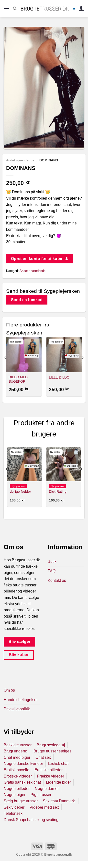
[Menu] (7, 9)
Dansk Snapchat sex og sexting (31, 820)
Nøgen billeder (17, 789)
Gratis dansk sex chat (22, 782)
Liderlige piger (58, 782)
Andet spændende (20, 160)
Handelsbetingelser (21, 700)
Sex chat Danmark (59, 801)
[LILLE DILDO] (64, 354)
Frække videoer (50, 776)
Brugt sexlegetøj (51, 745)
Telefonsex (13, 813)
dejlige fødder (20, 491)
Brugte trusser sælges (52, 751)
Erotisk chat (58, 763)
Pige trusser (41, 795)
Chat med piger (17, 757)
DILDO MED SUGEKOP (18, 379)
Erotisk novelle (16, 770)
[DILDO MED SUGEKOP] (24, 354)
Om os (9, 690)
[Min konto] (81, 9)
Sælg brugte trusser (21, 801)
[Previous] (5, 367)
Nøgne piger (14, 795)
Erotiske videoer (18, 776)
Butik (52, 561)
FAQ (51, 571)
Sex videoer (14, 807)
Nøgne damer (47, 789)
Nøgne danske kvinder (23, 763)
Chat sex (43, 757)
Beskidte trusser (18, 745)
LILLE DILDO (59, 377)
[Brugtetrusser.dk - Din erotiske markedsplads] (44, 8)
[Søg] (15, 8)
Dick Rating (57, 491)
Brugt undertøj (16, 751)
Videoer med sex (44, 807)
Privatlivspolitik (17, 709)
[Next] (82, 367)
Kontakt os (57, 580)
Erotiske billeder (48, 770)
